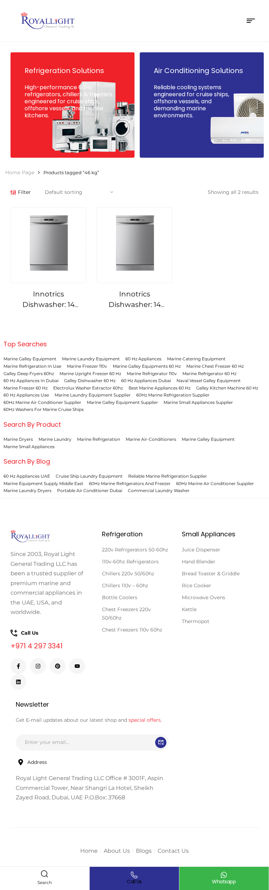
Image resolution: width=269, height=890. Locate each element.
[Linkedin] (18, 682)
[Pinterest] (57, 666)
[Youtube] (77, 666)
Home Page (19, 172)
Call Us (134, 881)
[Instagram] (38, 666)
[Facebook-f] (18, 666)
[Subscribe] (160, 742)
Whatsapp (224, 881)
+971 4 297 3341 (37, 646)
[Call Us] (134, 874)
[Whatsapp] (223, 874)
